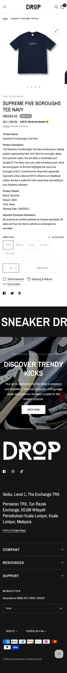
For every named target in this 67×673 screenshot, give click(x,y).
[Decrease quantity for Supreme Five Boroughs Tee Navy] (6, 268)
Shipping (6, 126)
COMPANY (11, 549)
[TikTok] (24, 471)
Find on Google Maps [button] (14, 530)
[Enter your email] (60, 608)
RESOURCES (13, 562)
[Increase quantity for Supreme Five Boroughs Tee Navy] (16, 268)
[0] (61, 7)
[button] (33, 409)
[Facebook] (7, 471)
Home (5, 18)
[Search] (56, 7)
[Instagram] (16, 471)
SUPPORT (11, 575)
